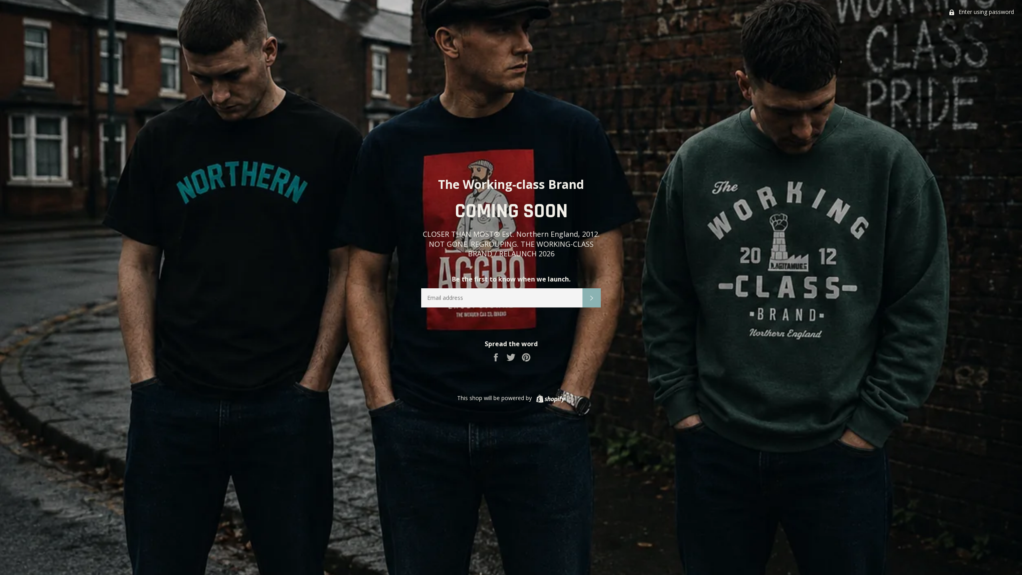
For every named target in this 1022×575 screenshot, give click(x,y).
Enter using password (985, 12)
